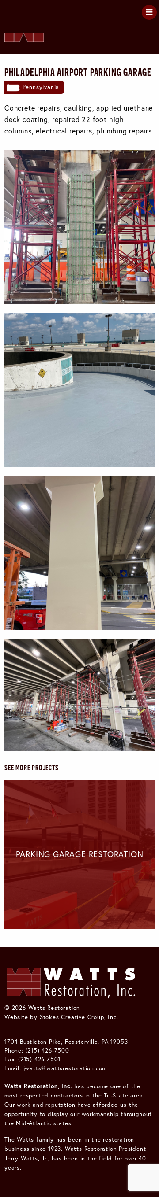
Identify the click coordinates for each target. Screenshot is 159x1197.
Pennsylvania (41, 86)
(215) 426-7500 (47, 1050)
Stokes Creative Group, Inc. (79, 1016)
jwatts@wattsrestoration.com (65, 1067)
